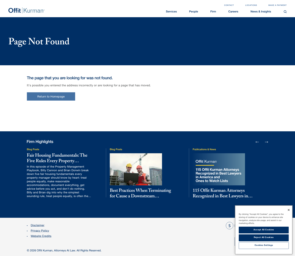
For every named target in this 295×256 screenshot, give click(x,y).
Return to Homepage (51, 97)
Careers (233, 12)
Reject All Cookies (264, 238)
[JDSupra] (229, 225)
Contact (229, 5)
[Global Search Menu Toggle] (285, 12)
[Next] (266, 142)
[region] (264, 229)
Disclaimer (37, 225)
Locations (251, 5)
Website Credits (41, 236)
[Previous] (257, 142)
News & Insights (261, 12)
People (193, 12)
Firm (213, 12)
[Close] (288, 210)
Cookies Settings (264, 245)
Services (171, 12)
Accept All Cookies (264, 230)
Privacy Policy (40, 231)
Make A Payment (277, 5)
